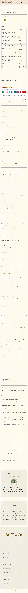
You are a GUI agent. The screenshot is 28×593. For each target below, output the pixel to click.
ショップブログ (6, 568)
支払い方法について (7, 557)
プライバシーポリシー (8, 564)
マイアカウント (6, 576)
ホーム (2, 6)
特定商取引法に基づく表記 (9, 561)
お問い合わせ (6, 583)
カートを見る (6, 579)
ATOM (7, 572)
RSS (4, 572)
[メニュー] (24, 2)
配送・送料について (7, 550)
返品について (6, 553)
